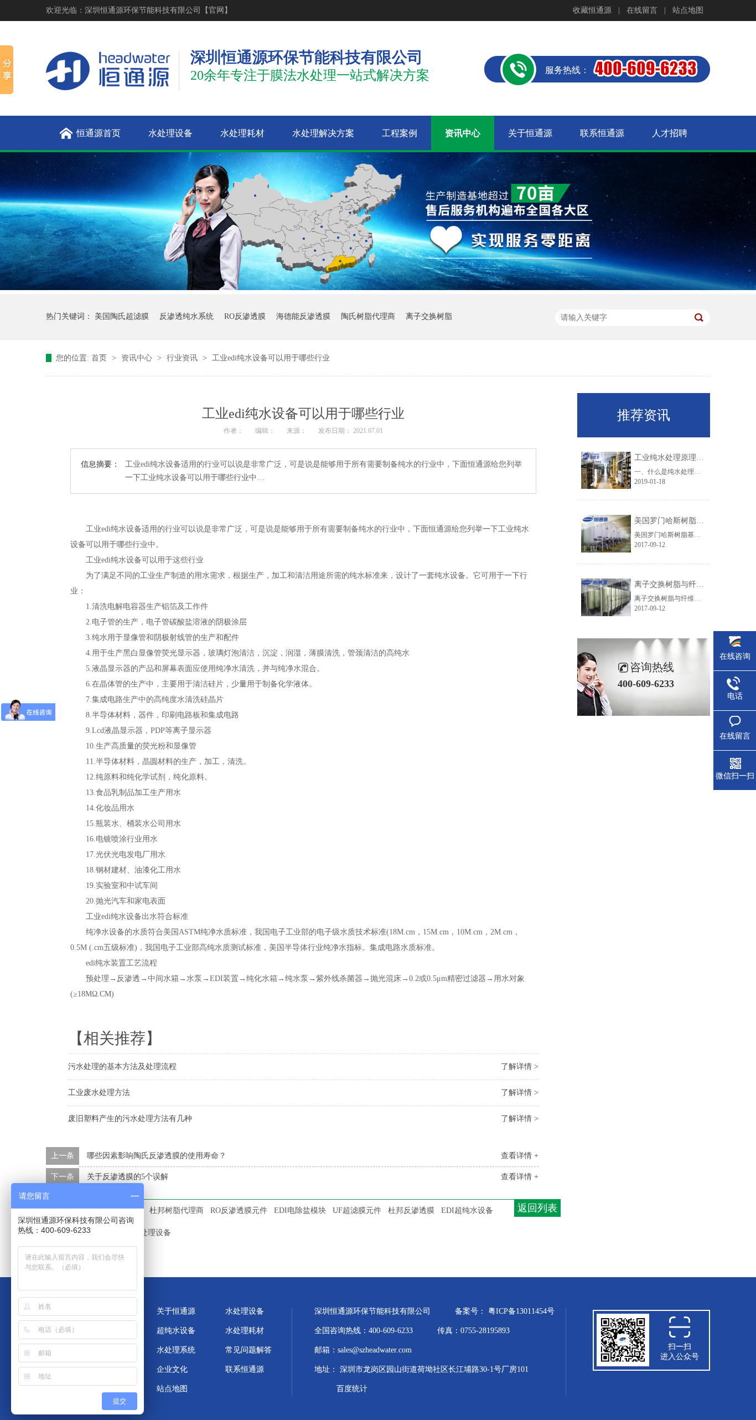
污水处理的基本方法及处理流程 (122, 1066)
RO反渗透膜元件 (238, 1210)
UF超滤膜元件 (357, 1210)
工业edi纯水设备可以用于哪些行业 (271, 358)
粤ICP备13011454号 (521, 1311)
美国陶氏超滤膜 (122, 316)
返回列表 (537, 1208)
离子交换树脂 (429, 316)
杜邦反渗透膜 (411, 1210)
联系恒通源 (244, 1369)
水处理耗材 (244, 1330)
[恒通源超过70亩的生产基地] (378, 287)
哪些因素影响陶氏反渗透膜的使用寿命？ (156, 1156)
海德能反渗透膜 (303, 316)
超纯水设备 (176, 1330)
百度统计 (351, 1389)
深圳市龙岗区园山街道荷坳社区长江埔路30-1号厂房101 (434, 1369)
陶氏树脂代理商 (368, 316)
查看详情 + (519, 1156)
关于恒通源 (176, 1311)
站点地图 (687, 10)
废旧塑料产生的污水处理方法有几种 (130, 1118)
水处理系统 (176, 1350)
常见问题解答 (248, 1350)
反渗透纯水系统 (186, 316)
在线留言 (641, 10)
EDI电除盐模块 (300, 1210)
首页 (100, 358)
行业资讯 (183, 358)
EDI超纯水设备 (467, 1210)
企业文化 (172, 1369)
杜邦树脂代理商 (176, 1210)
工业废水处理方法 (99, 1092)
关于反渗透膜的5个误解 (127, 1177)
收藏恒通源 (592, 10)
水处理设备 (244, 1311)
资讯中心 (137, 358)
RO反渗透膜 (245, 316)
